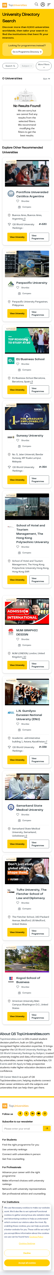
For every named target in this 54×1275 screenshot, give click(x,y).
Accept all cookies (27, 1263)
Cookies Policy (36, 1236)
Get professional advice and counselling (24, 1193)
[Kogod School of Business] (11, 979)
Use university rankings (14, 1149)
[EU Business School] (11, 360)
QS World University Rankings (30, 1049)
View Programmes (38, 237)
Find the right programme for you (20, 1144)
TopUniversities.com (11, 1039)
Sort (45, 78)
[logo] (14, 4)
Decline (27, 1253)
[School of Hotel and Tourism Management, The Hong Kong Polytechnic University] (11, 526)
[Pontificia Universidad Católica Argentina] (11, 193)
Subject (26, 66)
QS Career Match (9, 1077)
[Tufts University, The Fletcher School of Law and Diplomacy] (11, 891)
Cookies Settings (27, 1243)
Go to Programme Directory (26, 51)
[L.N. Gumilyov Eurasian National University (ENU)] (11, 712)
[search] (36, 4)
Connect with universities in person (21, 1154)
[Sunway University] (11, 436)
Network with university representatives (24, 1188)
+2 (25, 836)
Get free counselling (13, 1159)
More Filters (43, 64)
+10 (24, 657)
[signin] (42, 4)
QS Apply (18, 1063)
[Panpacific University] (11, 284)
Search (9, 66)
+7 (46, 741)
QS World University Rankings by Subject (22, 1053)
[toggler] (49, 4)
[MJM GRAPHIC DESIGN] (11, 631)
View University (17, 237)
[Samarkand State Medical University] (11, 807)
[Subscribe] (47, 1128)
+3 (24, 219)
